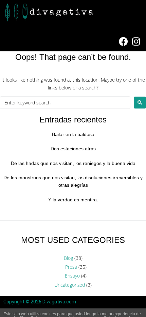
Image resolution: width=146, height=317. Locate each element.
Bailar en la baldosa (73, 134)
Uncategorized (69, 285)
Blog (68, 258)
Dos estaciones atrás (73, 148)
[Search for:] (65, 102)
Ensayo (72, 275)
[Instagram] (136, 41)
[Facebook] (123, 41)
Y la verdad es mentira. (73, 199)
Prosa (71, 267)
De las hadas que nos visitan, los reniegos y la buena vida (73, 163)
